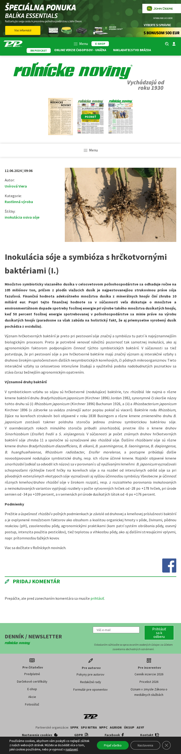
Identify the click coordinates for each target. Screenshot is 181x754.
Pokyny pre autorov (90, 674)
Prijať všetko (113, 745)
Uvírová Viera (16, 186)
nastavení (72, 749)
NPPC (103, 727)
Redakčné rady (90, 682)
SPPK (74, 727)
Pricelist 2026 (149, 682)
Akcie (32, 697)
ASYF (140, 727)
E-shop (32, 689)
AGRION (116, 727)
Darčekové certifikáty (32, 681)
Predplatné (32, 674)
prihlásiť (97, 598)
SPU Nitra (89, 727)
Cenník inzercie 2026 (149, 674)
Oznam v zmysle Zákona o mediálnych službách (149, 692)
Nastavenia (145, 745)
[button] (159, 632)
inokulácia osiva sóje (22, 217)
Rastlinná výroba (19, 201)
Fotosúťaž (32, 704)
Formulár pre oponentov (90, 689)
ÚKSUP (129, 727)
